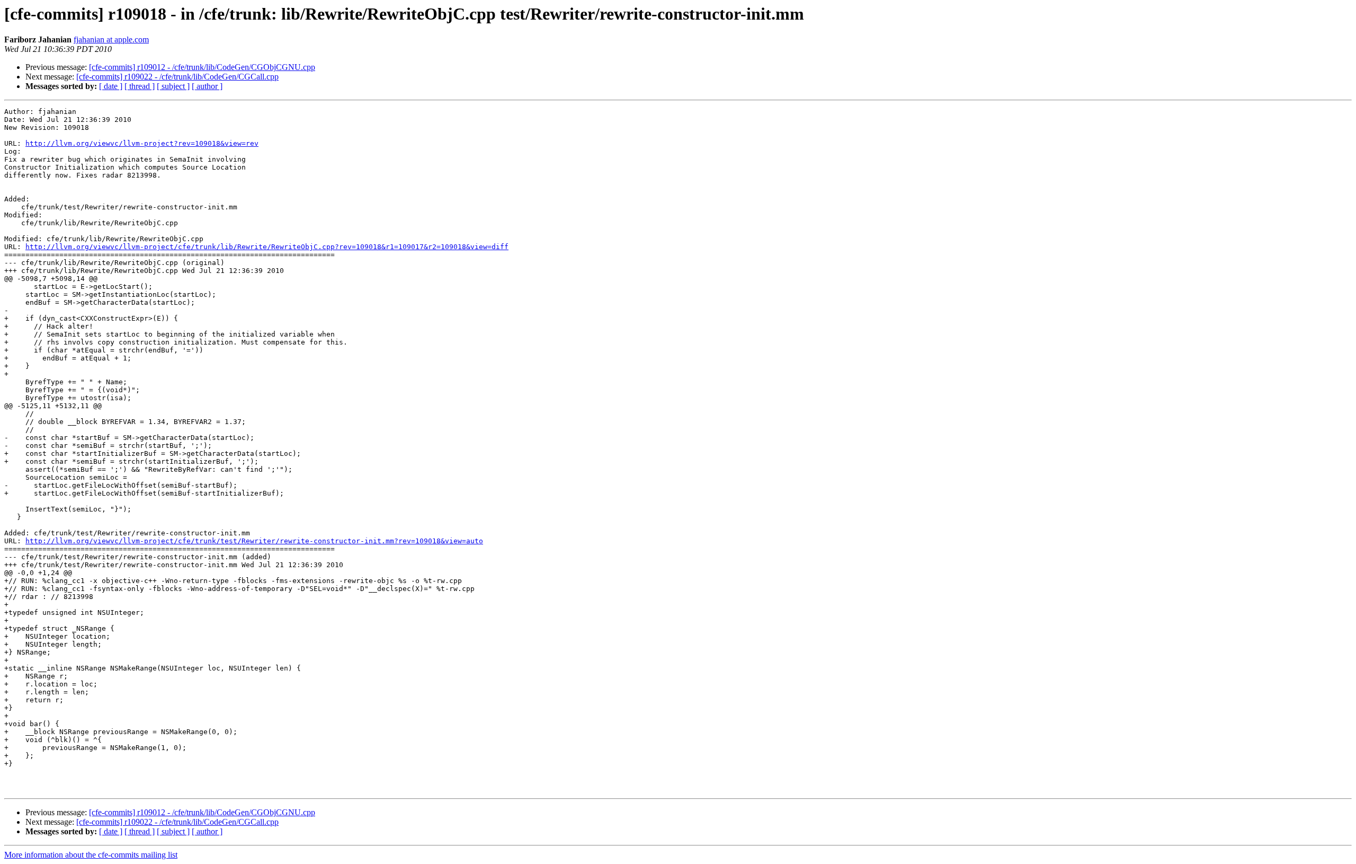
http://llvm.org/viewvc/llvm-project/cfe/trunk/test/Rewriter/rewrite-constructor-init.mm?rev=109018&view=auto (254, 541)
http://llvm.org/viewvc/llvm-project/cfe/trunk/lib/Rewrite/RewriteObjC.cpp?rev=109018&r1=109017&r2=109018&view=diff (266, 247)
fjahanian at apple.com (111, 39)
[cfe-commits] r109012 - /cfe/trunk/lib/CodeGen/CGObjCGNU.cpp (202, 67)
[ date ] (110, 86)
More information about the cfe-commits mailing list (90, 854)
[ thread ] (139, 86)
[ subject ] (173, 86)
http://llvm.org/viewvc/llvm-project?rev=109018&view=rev (141, 143)
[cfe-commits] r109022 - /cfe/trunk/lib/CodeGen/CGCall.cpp (177, 76)
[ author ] (207, 86)
